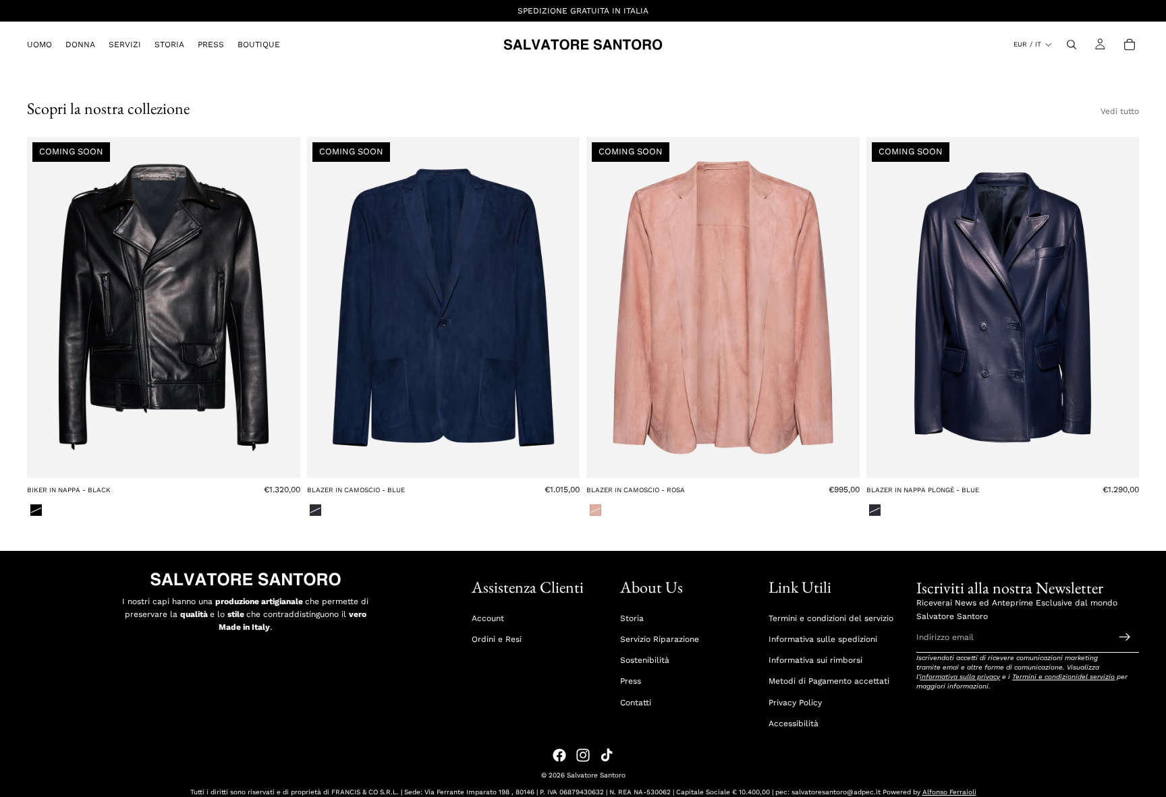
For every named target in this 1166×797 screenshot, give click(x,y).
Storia (632, 618)
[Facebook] (559, 755)
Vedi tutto (1120, 111)
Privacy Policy (795, 702)
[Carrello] (1129, 44)
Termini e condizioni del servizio (831, 618)
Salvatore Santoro (596, 775)
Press (630, 681)
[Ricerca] (1071, 44)
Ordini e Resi (497, 639)
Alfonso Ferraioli (949, 792)
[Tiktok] (607, 755)
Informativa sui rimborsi (815, 660)
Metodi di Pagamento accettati (829, 681)
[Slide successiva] (280, 307)
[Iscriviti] (1125, 637)
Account (488, 618)
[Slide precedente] (47, 307)
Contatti (635, 702)
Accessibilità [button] (793, 723)
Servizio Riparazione (659, 639)
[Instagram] (583, 755)
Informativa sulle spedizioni (823, 639)
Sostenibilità (644, 660)
